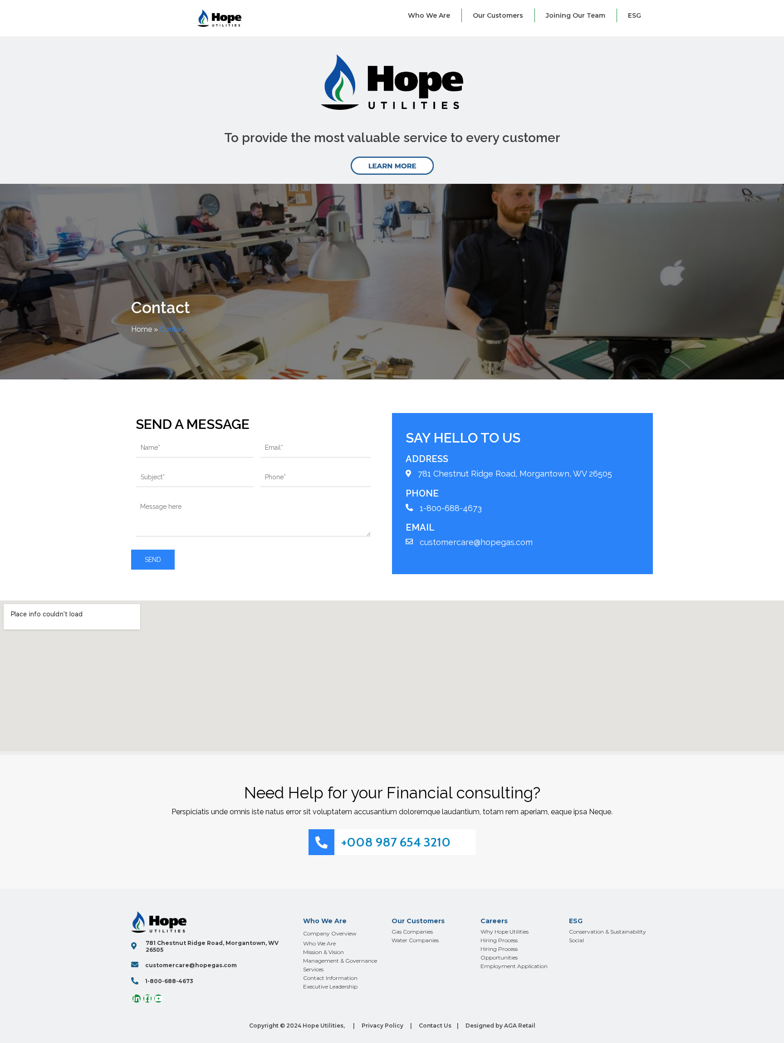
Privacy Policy (382, 1025)
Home (141, 329)
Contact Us (435, 1025)
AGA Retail (519, 1025)
